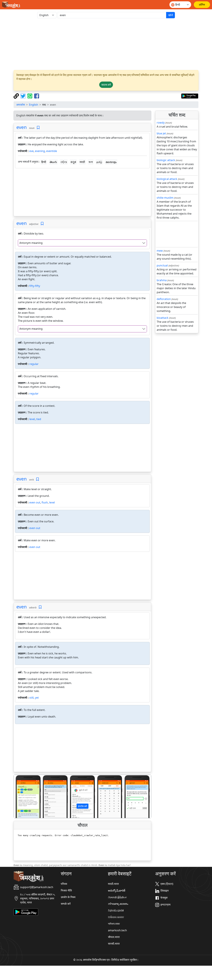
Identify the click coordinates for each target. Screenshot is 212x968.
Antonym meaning (31, 243)
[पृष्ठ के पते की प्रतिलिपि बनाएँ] (17, 95)
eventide (51, 151)
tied (38, 419)
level (32, 419)
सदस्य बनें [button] (106, 85)
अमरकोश (20, 104)
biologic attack (166, 160)
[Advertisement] (106, 44)
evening (40, 151)
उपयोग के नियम (68, 897)
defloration (164, 299)
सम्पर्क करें (66, 904)
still (31, 697)
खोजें (170, 15)
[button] (24, 796)
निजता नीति (66, 890)
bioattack (162, 318)
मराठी (82, 162)
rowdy (161, 122)
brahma (162, 280)
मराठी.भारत (113, 884)
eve (31, 151)
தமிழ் (99, 162)
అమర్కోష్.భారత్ (116, 890)
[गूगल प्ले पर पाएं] (189, 95)
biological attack (167, 179)
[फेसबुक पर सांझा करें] (36, 95)
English (33, 104)
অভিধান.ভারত (114, 923)
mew (160, 250)
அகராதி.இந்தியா (117, 897)
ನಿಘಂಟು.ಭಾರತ (116, 910)
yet (37, 697)
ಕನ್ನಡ (73, 162)
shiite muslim (165, 197)
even (21, 127)
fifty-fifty (34, 286)
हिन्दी (43, 162)
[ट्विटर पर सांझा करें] (23, 95)
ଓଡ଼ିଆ (64, 162)
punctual (162, 265)
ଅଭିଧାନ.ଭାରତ (116, 917)
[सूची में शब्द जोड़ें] (38, 127)
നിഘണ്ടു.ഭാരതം (118, 904)
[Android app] (26, 912)
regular (34, 364)
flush (45, 502)
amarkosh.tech (117, 930)
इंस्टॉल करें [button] (82, 806)
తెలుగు (53, 162)
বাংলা (91, 162)
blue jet (161, 133)
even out (34, 502)
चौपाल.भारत (114, 937)
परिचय (64, 884)
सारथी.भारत (114, 943)
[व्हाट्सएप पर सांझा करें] (30, 95)
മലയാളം (111, 162)
